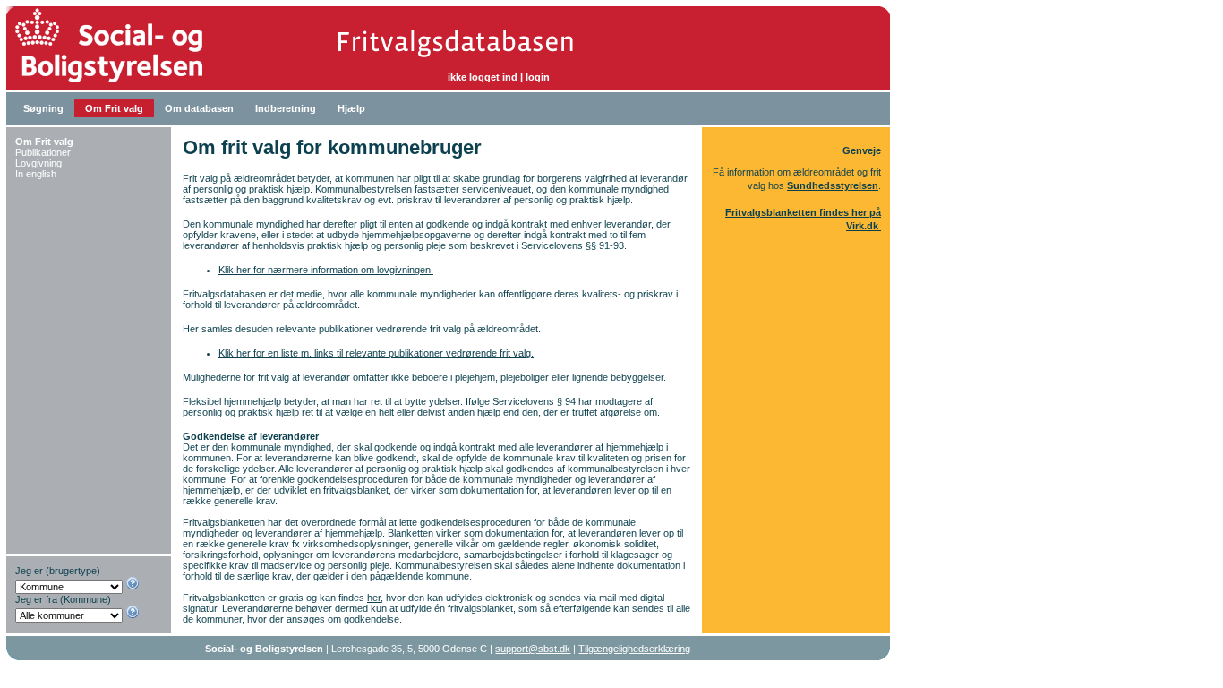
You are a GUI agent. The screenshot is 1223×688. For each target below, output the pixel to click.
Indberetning (285, 108)
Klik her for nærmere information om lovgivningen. (325, 269)
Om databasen (199, 108)
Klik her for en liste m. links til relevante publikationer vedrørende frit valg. (376, 353)
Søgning (43, 108)
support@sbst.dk (532, 648)
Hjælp (351, 108)
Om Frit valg (114, 108)
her (374, 597)
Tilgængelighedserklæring (634, 648)
